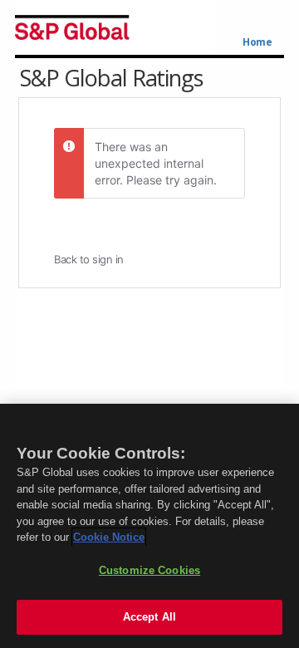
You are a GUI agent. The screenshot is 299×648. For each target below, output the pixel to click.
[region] (149, 526)
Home (257, 42)
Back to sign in (89, 259)
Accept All (149, 617)
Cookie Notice (109, 537)
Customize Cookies (149, 570)
